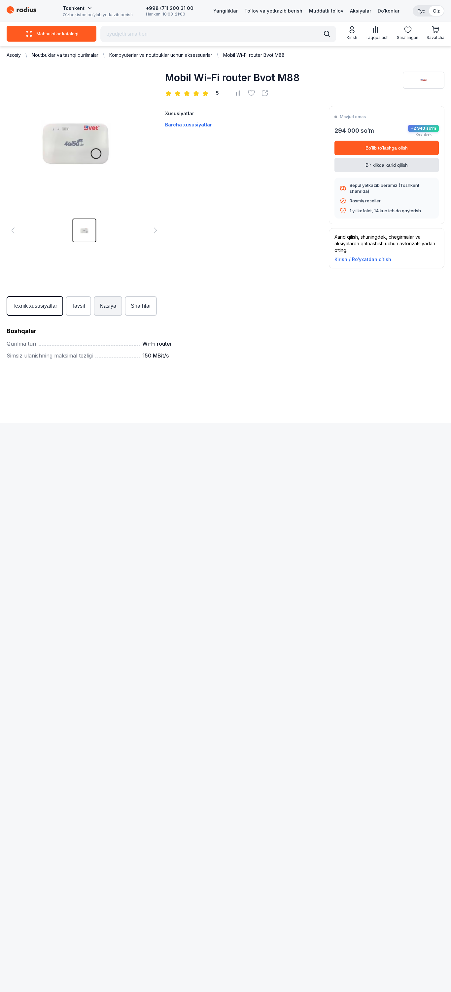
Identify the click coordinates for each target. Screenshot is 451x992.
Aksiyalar (360, 11)
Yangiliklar (225, 11)
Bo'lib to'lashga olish (386, 148)
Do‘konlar (388, 11)
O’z (436, 11)
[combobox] (77, 8)
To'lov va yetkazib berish (273, 11)
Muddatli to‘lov (326, 11)
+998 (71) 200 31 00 (169, 8)
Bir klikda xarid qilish (386, 165)
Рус (421, 11)
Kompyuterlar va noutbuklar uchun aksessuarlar (160, 55)
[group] (84, 230)
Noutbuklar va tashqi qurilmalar (65, 55)
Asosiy (14, 55)
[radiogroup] (188, 93)
